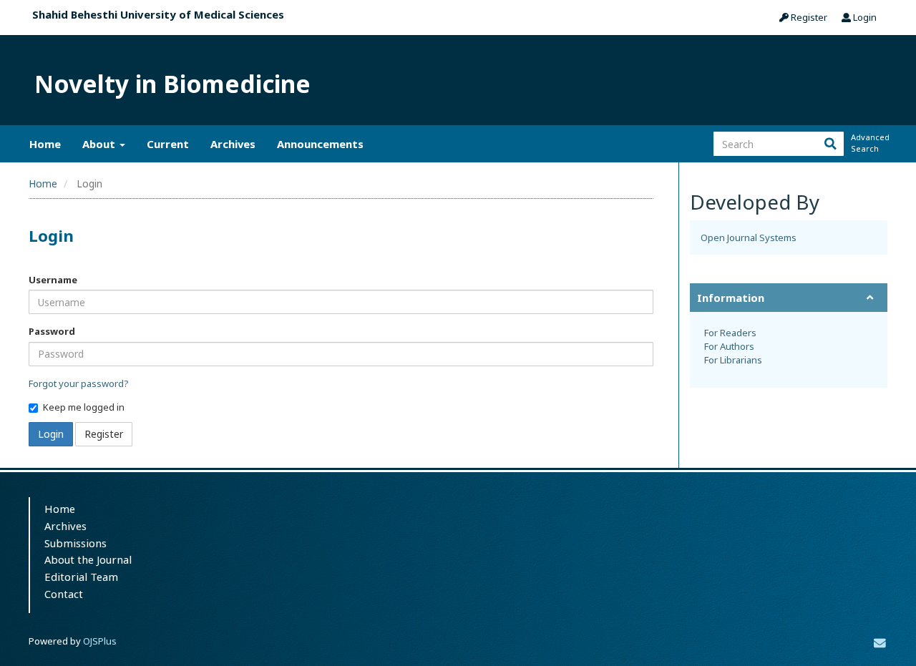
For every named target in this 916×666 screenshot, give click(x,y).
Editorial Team (81, 576)
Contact (63, 594)
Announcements (320, 144)
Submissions (75, 543)
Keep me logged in (84, 407)
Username (53, 279)
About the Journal (88, 559)
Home (45, 144)
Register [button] (103, 434)
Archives (232, 144)
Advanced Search (869, 143)
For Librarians (733, 359)
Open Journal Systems (748, 237)
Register (808, 17)
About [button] (100, 144)
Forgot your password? (79, 383)
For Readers (730, 332)
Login (864, 17)
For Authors (729, 346)
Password (52, 331)
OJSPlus (100, 641)
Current (168, 144)
